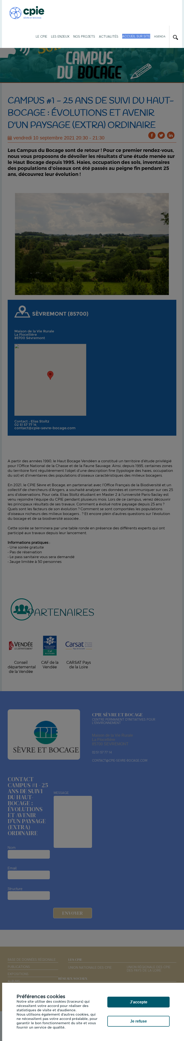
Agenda (159, 36)
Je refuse (138, 1021)
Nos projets (84, 36)
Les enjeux (60, 36)
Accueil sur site (136, 36)
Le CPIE (41, 36)
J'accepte (138, 1002)
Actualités (108, 36)
